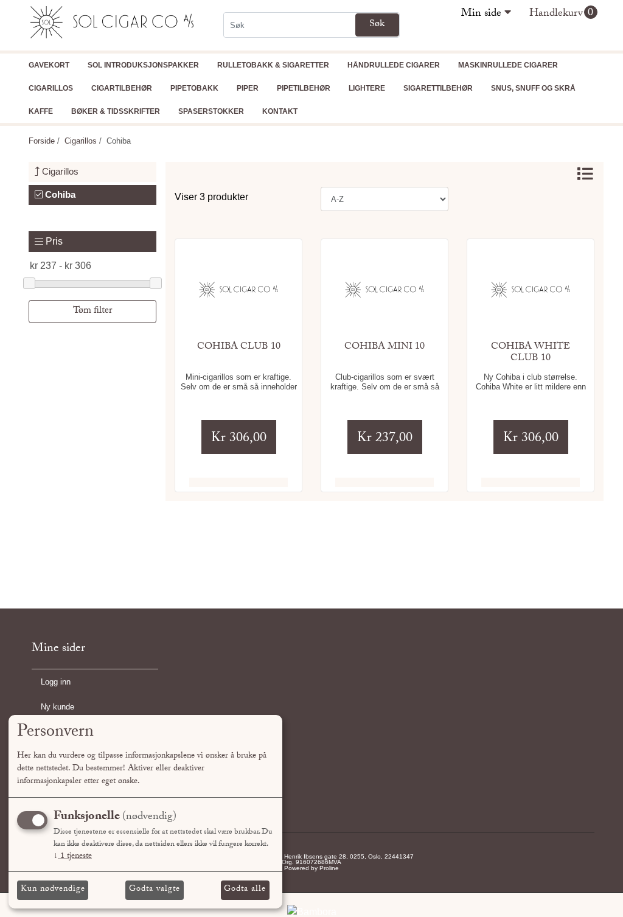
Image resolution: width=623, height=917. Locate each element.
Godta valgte (154, 889)
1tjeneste (73, 856)
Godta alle (245, 889)
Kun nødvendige (53, 889)
